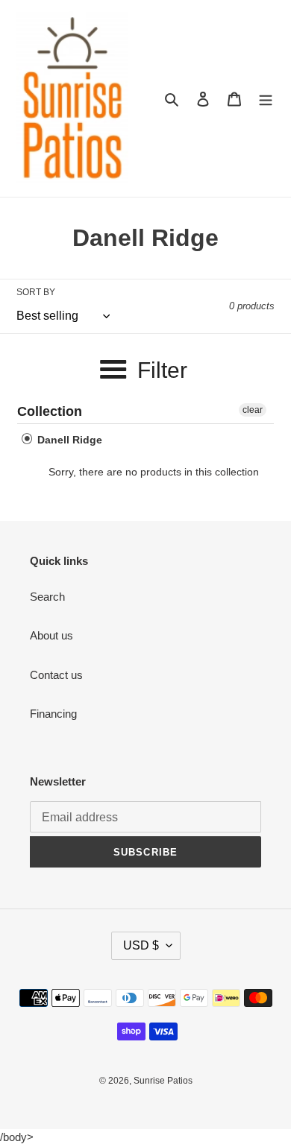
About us (51, 635)
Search (47, 596)
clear (252, 410)
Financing (53, 713)
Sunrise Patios (163, 1080)
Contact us (56, 675)
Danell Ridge (68, 440)
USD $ (141, 945)
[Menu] (265, 99)
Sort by (35, 292)
